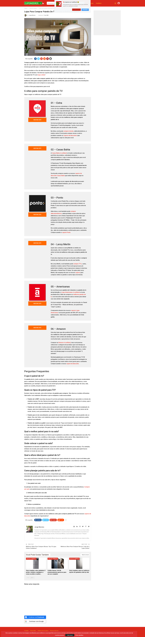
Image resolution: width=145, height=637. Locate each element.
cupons (78, 272)
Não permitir (76, 9)
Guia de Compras (31, 558)
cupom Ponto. (66, 232)
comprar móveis (68, 131)
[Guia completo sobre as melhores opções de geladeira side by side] (79, 563)
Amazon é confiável (64, 342)
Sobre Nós (33, 630)
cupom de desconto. (72, 363)
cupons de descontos (70, 135)
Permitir (85, 9)
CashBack (98, 3)
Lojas (91, 3)
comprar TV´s (77, 264)
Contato (26, 630)
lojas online (41, 75)
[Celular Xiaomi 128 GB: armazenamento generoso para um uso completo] (58, 563)
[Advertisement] (107, 22)
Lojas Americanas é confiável (70, 292)
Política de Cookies (43, 630)
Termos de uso (54, 630)
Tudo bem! (70, 635)
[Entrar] (119, 3)
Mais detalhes (79, 635)
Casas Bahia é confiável (59, 153)
